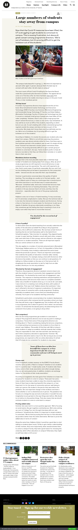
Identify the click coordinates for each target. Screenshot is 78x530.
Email (24, 513)
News (29, 5)
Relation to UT (21, 517)
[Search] (74, 5)
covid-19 (33, 13)
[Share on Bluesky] (23, 438)
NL (61, 13)
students (23, 13)
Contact (73, 1)
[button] (71, 508)
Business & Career (39, 1)
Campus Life (55, 5)
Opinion (36, 5)
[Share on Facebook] (21, 438)
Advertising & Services (52, 1)
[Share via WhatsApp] (26, 438)
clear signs (50, 96)
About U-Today (63, 1)
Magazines (28, 1)
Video (65, 5)
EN (58, 13)
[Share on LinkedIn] (28, 438)
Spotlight (45, 5)
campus (28, 13)
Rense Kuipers (28, 26)
